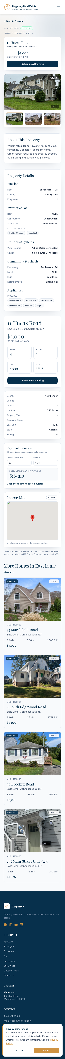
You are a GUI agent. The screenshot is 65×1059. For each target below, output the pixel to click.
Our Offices (9, 966)
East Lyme (13, 328)
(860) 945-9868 (12, 1016)
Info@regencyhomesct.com (17, 1020)
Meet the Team (11, 970)
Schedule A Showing (32, 64)
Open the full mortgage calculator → (26, 483)
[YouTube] (16, 924)
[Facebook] (5, 924)
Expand (53, 78)
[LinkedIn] (21, 924)
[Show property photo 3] (52, 119)
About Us (8, 941)
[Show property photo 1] (14, 119)
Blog (6, 956)
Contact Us (9, 975)
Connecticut (28, 328)
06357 (40, 328)
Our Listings (9, 961)
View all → (9, 572)
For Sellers (9, 951)
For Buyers (9, 946)
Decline (19, 1050)
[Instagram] (10, 924)
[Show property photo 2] (33, 119)
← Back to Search (13, 21)
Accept (47, 1050)
